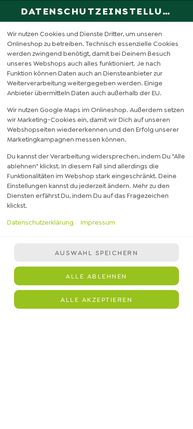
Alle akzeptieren (96, 299)
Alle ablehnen (96, 276)
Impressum (98, 222)
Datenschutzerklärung (40, 222)
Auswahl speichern (97, 252)
